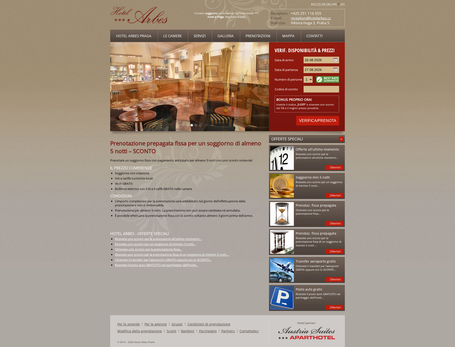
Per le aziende (128, 324)
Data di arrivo (284, 60)
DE (324, 4)
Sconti (171, 331)
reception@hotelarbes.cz (311, 18)
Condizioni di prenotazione (208, 324)
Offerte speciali (287, 139)
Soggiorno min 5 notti (313, 177)
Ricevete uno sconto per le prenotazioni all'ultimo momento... (158, 239)
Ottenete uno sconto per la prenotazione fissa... (148, 249)
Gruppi (177, 324)
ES (343, 4)
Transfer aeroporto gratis (316, 261)
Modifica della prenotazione (139, 331)
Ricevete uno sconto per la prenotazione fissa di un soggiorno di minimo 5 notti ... (172, 254)
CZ (318, 4)
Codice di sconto (286, 89)
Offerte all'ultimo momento (317, 149)
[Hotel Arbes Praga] (139, 28)
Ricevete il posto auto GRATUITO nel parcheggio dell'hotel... (156, 265)
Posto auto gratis (309, 289)
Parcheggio (208, 331)
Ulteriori (335, 167)
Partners (228, 331)
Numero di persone (288, 79)
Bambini (187, 331)
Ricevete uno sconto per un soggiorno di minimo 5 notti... (155, 244)
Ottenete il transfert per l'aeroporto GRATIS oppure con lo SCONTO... (163, 260)
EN (313, 4)
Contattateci (249, 331)
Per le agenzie (156, 324)
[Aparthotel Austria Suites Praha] (306, 339)
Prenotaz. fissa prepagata (316, 205)
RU (329, 4)
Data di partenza (286, 70)
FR (334, 4)
